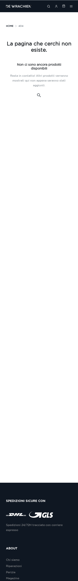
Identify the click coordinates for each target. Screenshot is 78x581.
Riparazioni (14, 566)
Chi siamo (13, 559)
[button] (39, 95)
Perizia (10, 572)
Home (9, 26)
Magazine (12, 578)
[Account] (56, 6)
